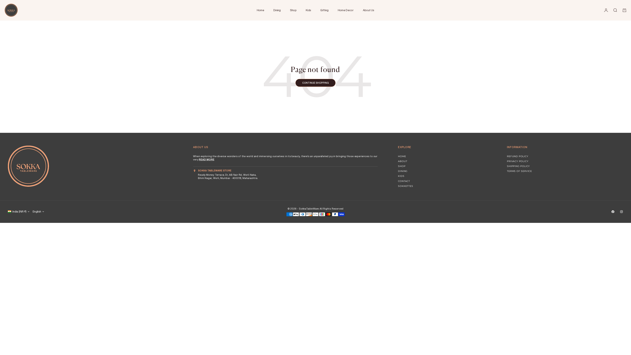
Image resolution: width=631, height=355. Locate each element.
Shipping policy (518, 166)
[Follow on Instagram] (621, 211)
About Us (368, 10)
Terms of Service (519, 171)
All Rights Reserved (331, 208)
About (402, 161)
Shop (293, 10)
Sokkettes (405, 186)
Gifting (324, 10)
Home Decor (346, 10)
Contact (404, 181)
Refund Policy (517, 156)
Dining (277, 10)
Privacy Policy (517, 161)
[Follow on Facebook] (613, 211)
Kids (308, 10)
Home (260, 10)
